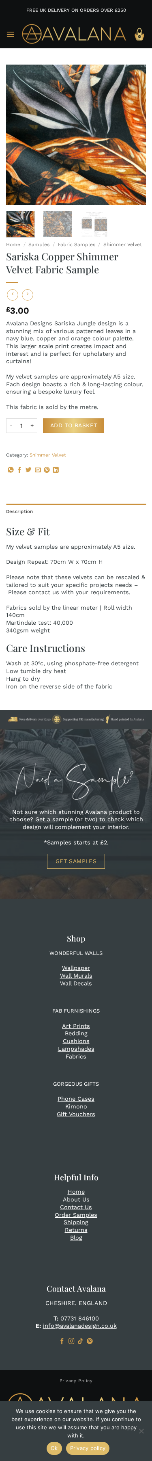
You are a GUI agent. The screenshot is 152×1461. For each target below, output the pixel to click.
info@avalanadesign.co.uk (80, 1325)
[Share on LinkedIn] (56, 470)
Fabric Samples (76, 244)
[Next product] (12, 295)
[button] (10, 34)
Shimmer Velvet (122, 244)
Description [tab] (19, 511)
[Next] (133, 135)
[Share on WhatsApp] (11, 470)
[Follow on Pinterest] (90, 1341)
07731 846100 (79, 1318)
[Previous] (19, 135)
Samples (38, 244)
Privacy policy (88, 1448)
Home (13, 244)
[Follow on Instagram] (72, 1341)
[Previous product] (27, 295)
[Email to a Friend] (38, 470)
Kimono (76, 1106)
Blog (76, 1237)
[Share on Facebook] (20, 470)
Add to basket (73, 425)
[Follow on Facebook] (62, 1341)
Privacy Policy (76, 1380)
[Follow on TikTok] (80, 1341)
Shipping (76, 1222)
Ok (54, 1448)
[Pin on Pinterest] (47, 470)
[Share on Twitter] (29, 470)
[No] (141, 1433)
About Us (76, 1199)
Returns (76, 1230)
